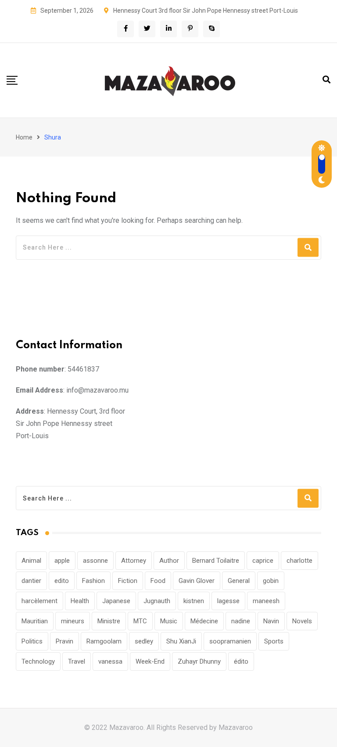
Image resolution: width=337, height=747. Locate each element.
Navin (271, 621)
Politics (32, 641)
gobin (271, 581)
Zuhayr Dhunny (199, 661)
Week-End (150, 661)
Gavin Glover (197, 581)
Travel (76, 661)
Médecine (204, 621)
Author (169, 561)
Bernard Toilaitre (215, 561)
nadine (240, 621)
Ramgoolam (104, 641)
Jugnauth (156, 601)
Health (80, 601)
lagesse (228, 601)
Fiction (127, 581)
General (239, 581)
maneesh (266, 601)
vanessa (110, 661)
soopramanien (230, 641)
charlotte (299, 561)
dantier (31, 581)
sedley (144, 641)
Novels (302, 621)
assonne (95, 561)
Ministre (108, 621)
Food (158, 581)
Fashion (93, 581)
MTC (140, 621)
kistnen (193, 601)
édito (241, 661)
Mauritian (35, 621)
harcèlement (39, 601)
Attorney (133, 561)
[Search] (326, 79)
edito (61, 581)
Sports (273, 641)
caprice (262, 561)
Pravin (64, 641)
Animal (31, 561)
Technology (38, 661)
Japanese (116, 601)
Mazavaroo (236, 727)
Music (168, 621)
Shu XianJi (181, 641)
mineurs (72, 621)
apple (62, 561)
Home (24, 137)
